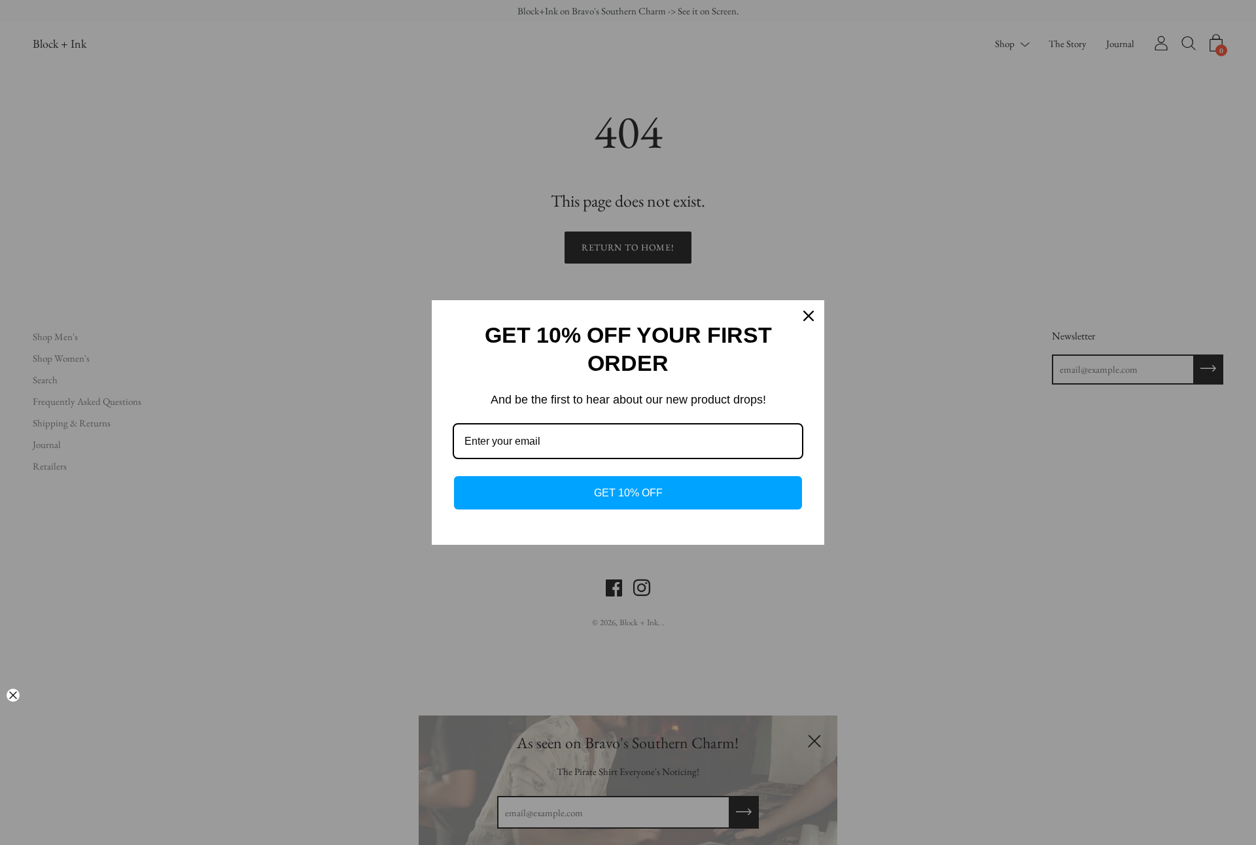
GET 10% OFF (628, 492)
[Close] (808, 316)
